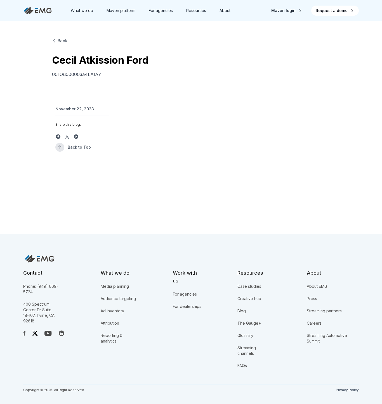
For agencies (185, 294)
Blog (241, 310)
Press (312, 298)
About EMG (317, 286)
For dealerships (187, 306)
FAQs (242, 365)
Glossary (245, 335)
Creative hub (249, 298)
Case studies (249, 286)
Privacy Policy (347, 390)
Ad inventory (112, 310)
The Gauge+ (249, 323)
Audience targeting (118, 298)
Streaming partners (324, 310)
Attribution (110, 323)
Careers (314, 323)
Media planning (115, 286)
